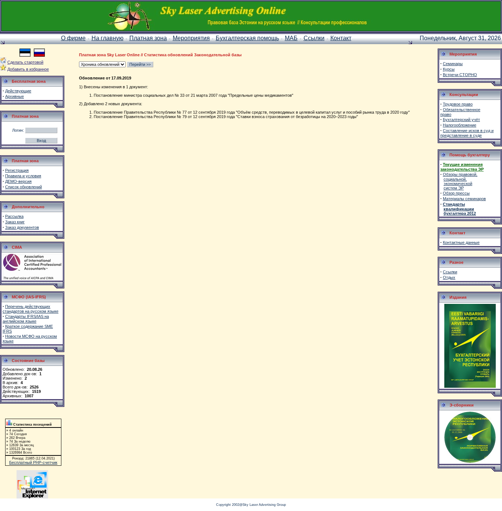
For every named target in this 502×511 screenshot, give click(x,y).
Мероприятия (191, 38)
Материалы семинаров (464, 198)
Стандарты (454, 204)
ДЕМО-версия (18, 181)
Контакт (340, 38)
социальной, (455, 179)
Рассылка (14, 216)
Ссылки (314, 38)
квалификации (459, 209)
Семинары (453, 63)
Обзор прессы (456, 193)
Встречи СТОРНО (460, 74)
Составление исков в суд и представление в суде (467, 133)
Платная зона (148, 38)
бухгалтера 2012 (460, 213)
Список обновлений (23, 187)
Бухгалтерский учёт (461, 119)
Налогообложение (459, 125)
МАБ (291, 38)
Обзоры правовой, (460, 174)
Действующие (18, 91)
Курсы (449, 69)
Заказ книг (15, 222)
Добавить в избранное (28, 69)
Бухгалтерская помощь (247, 38)
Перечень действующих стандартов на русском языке (30, 308)
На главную (107, 38)
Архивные (14, 96)
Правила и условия (23, 176)
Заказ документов (22, 227)
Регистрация (17, 170)
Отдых (449, 277)
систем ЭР (454, 188)
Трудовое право (458, 104)
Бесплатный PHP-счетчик (33, 462)
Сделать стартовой (25, 62)
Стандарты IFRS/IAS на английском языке (26, 318)
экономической (458, 183)
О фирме (73, 38)
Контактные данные (461, 242)
